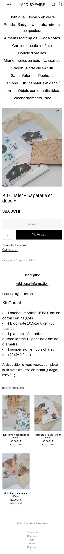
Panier (32, 540)
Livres (10, 91)
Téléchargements (27, 98)
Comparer (10, 250)
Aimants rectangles (20, 38)
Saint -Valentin (23, 76)
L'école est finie (39, 46)
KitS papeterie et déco (39, 83)
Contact (32, 543)
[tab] (32, 275)
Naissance (51, 61)
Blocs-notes (50, 38)
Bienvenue (32, 532)
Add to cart (39, 234)
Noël (48, 98)
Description (32, 275)
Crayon (17, 68)
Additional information (32, 284)
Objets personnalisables (38, 91)
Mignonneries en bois (22, 61)
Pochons (45, 76)
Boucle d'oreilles (32, 53)
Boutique (17, 17)
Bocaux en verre (41, 17)
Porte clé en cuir (39, 68)
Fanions (11, 83)
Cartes (18, 46)
